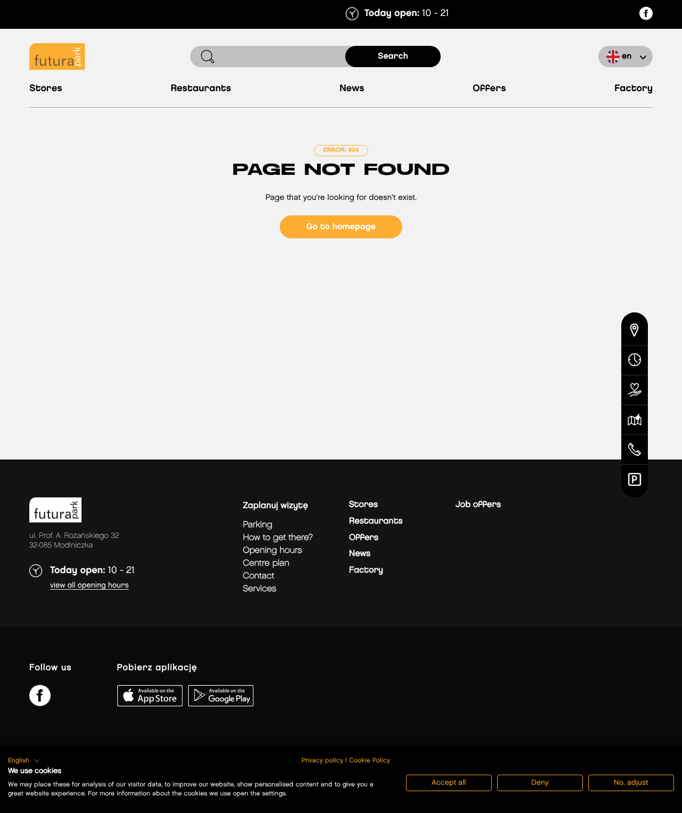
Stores (45, 89)
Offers (489, 89)
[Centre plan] (634, 420)
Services (260, 589)
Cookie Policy (369, 760)
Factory (633, 89)
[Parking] (634, 481)
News (351, 89)
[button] (24, 761)
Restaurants (200, 89)
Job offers (478, 505)
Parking (257, 525)
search (393, 56)
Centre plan (266, 563)
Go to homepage (341, 227)
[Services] (634, 390)
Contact (258, 576)
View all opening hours (89, 585)
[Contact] (634, 450)
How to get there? (278, 538)
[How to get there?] (634, 328)
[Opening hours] (634, 360)
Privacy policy (322, 760)
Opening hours (272, 550)
